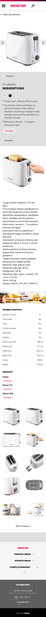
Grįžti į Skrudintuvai (11, 15)
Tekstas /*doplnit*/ (25, 597)
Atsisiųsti (8, 381)
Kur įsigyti (9, 131)
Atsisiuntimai (8, 140)
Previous (2, 43)
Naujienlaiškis (23, 585)
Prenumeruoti (22, 602)
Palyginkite (10, 76)
